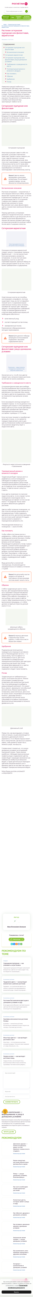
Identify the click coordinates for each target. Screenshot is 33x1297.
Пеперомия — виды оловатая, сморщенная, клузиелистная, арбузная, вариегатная (16, 369)
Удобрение (11, 79)
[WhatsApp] (21, 944)
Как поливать (11, 73)
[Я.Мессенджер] (12, 944)
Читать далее (9, 1131)
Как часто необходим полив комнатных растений (20, 1188)
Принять (16, 1292)
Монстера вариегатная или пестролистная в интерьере (16, 244)
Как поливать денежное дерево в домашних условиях (21, 1226)
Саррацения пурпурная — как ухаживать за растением (13, 964)
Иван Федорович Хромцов (16, 926)
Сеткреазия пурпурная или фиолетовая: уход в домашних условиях (16, 59)
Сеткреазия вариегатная (14, 55)
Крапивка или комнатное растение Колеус (15, 1020)
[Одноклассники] (16, 944)
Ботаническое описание (15, 52)
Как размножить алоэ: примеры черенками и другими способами (20, 1252)
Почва (9, 82)
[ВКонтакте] (14, 944)
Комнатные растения (6, 17)
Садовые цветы (18, 17)
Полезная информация (26, 17)
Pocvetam (19, 4)
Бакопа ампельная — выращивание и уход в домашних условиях (13, 1114)
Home (5, 24)
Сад (12, 17)
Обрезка (10, 76)
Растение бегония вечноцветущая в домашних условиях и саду (16, 1001)
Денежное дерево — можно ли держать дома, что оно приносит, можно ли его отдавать (21, 1147)
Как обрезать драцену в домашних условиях (21, 1214)
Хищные (5, 960)
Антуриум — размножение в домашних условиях (20, 1265)
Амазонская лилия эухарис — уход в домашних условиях (20, 1239)
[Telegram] (19, 944)
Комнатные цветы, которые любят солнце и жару (21, 1201)
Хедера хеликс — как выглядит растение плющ (14, 1057)
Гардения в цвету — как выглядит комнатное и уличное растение (15, 983)
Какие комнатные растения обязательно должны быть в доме (21, 1162)
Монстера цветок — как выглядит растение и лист (15, 1038)
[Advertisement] (16, 845)
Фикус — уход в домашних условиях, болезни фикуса (20, 1175)
